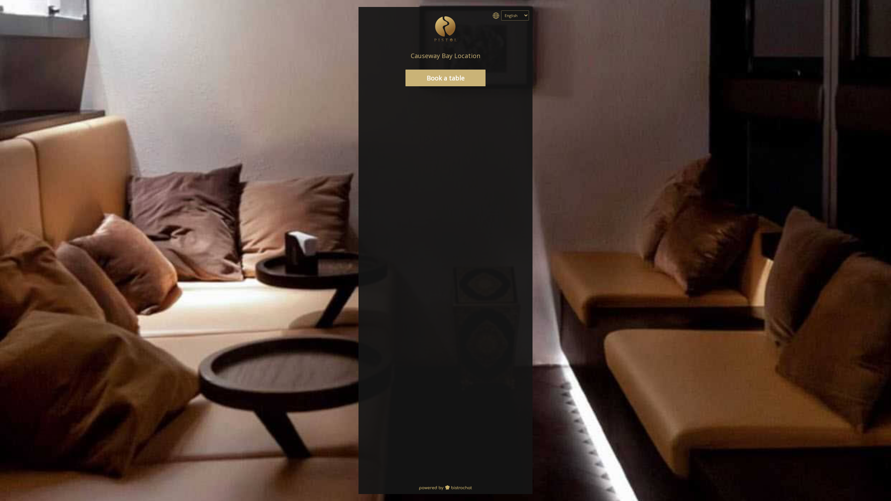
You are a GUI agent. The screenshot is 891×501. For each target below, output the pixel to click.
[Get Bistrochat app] (445, 488)
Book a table (446, 78)
